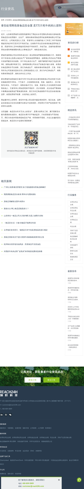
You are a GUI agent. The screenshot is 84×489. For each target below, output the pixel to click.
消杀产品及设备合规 (74, 232)
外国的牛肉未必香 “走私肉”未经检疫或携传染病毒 (23, 251)
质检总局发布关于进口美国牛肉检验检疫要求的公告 (24, 237)
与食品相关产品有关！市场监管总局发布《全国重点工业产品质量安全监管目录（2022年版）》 (74, 125)
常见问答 (18, 451)
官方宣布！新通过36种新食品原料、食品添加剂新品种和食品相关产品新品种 (74, 182)
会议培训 (26, 451)
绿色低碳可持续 (74, 246)
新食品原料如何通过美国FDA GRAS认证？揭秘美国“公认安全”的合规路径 (74, 153)
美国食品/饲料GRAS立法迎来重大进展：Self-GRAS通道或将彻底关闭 (75, 83)
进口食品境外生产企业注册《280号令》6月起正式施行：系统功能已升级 (75, 70)
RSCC (2, 464)
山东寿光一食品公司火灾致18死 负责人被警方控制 (23, 216)
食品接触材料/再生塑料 (74, 239)
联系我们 (48, 428)
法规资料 (11, 451)
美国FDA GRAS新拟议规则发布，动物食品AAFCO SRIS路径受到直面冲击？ (74, 279)
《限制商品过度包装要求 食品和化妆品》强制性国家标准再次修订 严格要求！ (74, 146)
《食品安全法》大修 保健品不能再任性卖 (20, 223)
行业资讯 (9, 20)
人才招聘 (41, 428)
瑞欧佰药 (11, 474)
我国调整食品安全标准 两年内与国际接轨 (20, 194)
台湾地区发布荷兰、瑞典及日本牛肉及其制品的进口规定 (26, 230)
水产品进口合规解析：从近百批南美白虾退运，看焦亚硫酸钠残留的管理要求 (75, 97)
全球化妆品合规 (74, 215)
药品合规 (73, 226)
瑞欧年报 (26, 428)
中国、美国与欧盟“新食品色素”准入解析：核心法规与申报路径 (74, 161)
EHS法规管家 (29, 460)
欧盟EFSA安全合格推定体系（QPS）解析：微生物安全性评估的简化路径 (74, 175)
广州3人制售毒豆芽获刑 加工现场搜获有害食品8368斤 (25, 187)
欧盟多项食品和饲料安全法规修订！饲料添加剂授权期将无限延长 (74, 139)
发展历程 (18, 428)
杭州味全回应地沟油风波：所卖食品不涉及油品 (22, 244)
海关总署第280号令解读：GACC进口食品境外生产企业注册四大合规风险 (75, 64)
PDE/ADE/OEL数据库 (42, 460)
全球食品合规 (74, 221)
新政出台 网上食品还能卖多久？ (16, 209)
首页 (2, 20)
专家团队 (11, 428)
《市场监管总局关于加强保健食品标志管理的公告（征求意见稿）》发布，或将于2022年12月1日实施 (74, 118)
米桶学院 (39, 451)
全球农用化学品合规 (74, 209)
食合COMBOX (74, 460)
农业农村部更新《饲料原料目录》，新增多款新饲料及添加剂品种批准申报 (75, 50)
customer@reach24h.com (33, 486)
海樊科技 (3, 474)
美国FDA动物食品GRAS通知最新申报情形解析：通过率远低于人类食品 (75, 57)
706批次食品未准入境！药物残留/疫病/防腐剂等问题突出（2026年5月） (75, 90)
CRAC (32, 451)
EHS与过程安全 (74, 252)
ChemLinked (4, 460)
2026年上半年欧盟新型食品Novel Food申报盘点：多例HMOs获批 (75, 77)
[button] (79, 33)
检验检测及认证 (74, 258)
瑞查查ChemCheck (16, 460)
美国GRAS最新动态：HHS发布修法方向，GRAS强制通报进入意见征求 (74, 289)
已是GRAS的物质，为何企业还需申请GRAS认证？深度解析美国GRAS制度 (74, 168)
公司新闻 (33, 428)
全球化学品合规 (74, 203)
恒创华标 (18, 474)
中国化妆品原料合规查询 (59, 460)
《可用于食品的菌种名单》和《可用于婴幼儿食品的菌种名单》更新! (74, 132)
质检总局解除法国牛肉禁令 (14, 201)
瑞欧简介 (3, 428)
